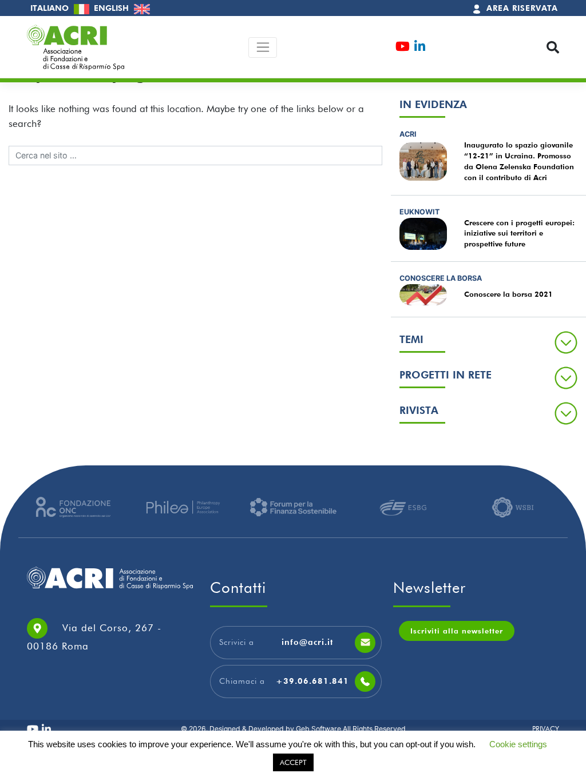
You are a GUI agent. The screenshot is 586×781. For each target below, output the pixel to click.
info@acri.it (307, 642)
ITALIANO (50, 8)
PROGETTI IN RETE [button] (445, 375)
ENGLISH (112, 8)
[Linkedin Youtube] (419, 48)
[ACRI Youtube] (402, 48)
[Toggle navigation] (263, 47)
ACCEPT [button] (293, 762)
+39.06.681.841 (312, 681)
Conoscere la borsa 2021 (508, 294)
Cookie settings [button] (518, 744)
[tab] (488, 342)
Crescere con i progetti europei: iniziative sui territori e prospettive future (519, 233)
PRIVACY (545, 728)
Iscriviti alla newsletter (456, 631)
